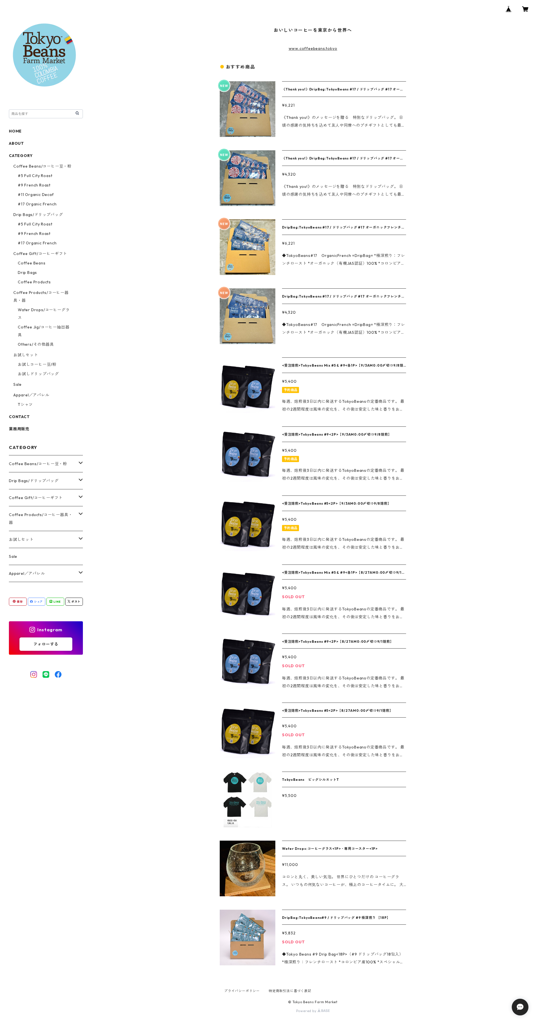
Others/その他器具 (36, 344)
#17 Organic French (37, 204)
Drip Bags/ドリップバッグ (38, 214)
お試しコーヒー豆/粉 (37, 364)
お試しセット (25, 354)
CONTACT (19, 416)
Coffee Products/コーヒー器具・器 (40, 518)
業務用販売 (19, 428)
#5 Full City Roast (35, 175)
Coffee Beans (32, 263)
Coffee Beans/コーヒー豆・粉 (42, 166)
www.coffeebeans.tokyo (313, 48)
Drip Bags (27, 272)
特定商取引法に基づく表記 (290, 991)
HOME (15, 131)
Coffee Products (34, 281)
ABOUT (16, 143)
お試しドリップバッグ (38, 373)
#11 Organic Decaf (36, 194)
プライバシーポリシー (242, 991)
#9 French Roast (34, 185)
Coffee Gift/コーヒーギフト (40, 253)
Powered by (307, 1011)
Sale (17, 384)
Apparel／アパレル (31, 394)
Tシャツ (25, 404)
